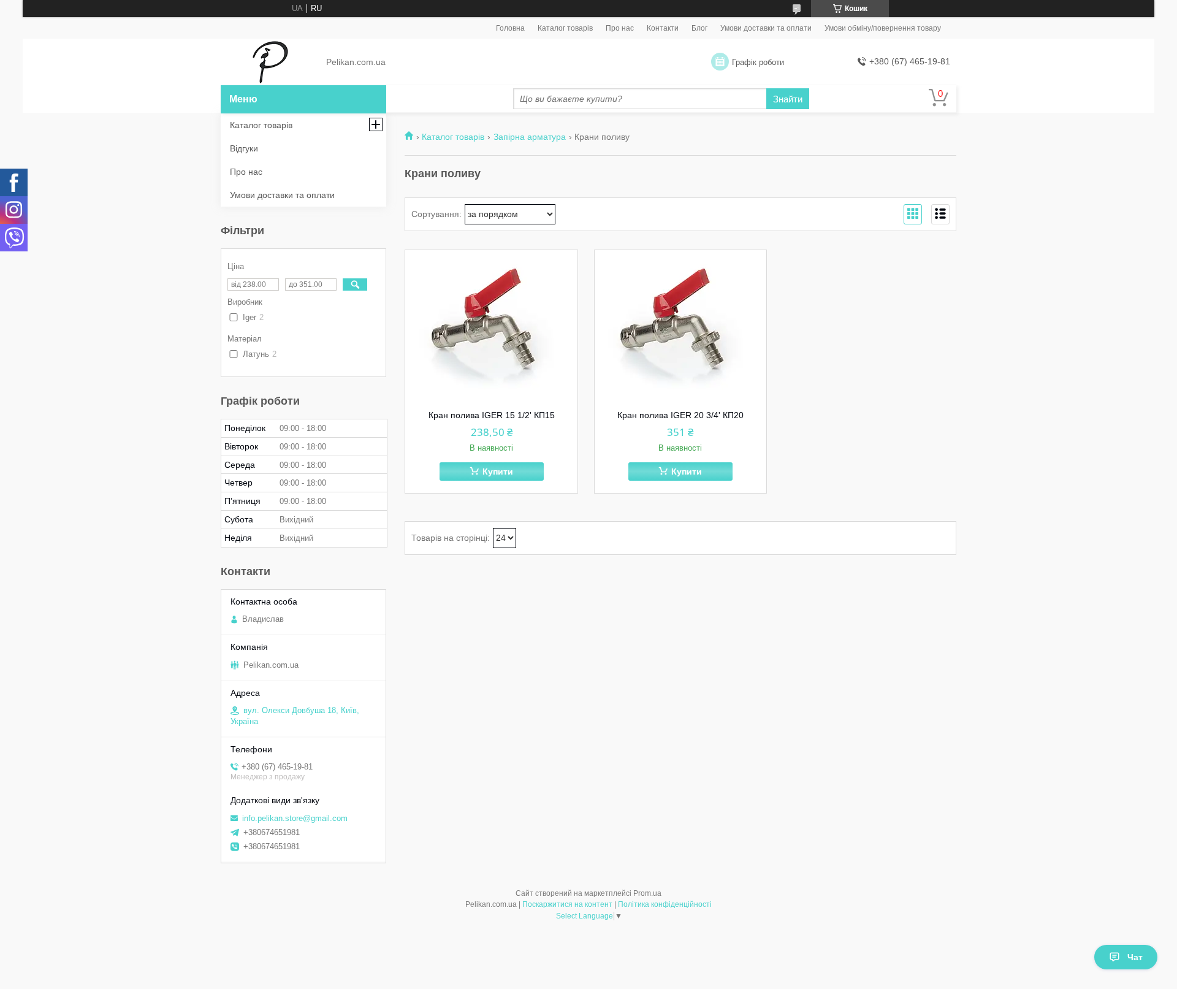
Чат (1135, 957)
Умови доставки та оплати (766, 28)
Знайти (787, 99)
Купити (497, 471)
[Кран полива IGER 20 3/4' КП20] (681, 326)
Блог (699, 28)
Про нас (620, 28)
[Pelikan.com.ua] (270, 62)
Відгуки (244, 148)
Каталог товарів (565, 28)
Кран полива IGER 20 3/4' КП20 (680, 415)
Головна (510, 28)
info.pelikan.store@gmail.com (295, 818)
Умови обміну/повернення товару (883, 28)
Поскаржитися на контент (567, 904)
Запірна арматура (529, 137)
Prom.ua (647, 893)
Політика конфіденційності (665, 904)
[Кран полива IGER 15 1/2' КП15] (491, 326)
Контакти (663, 28)
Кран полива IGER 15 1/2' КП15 (492, 415)
